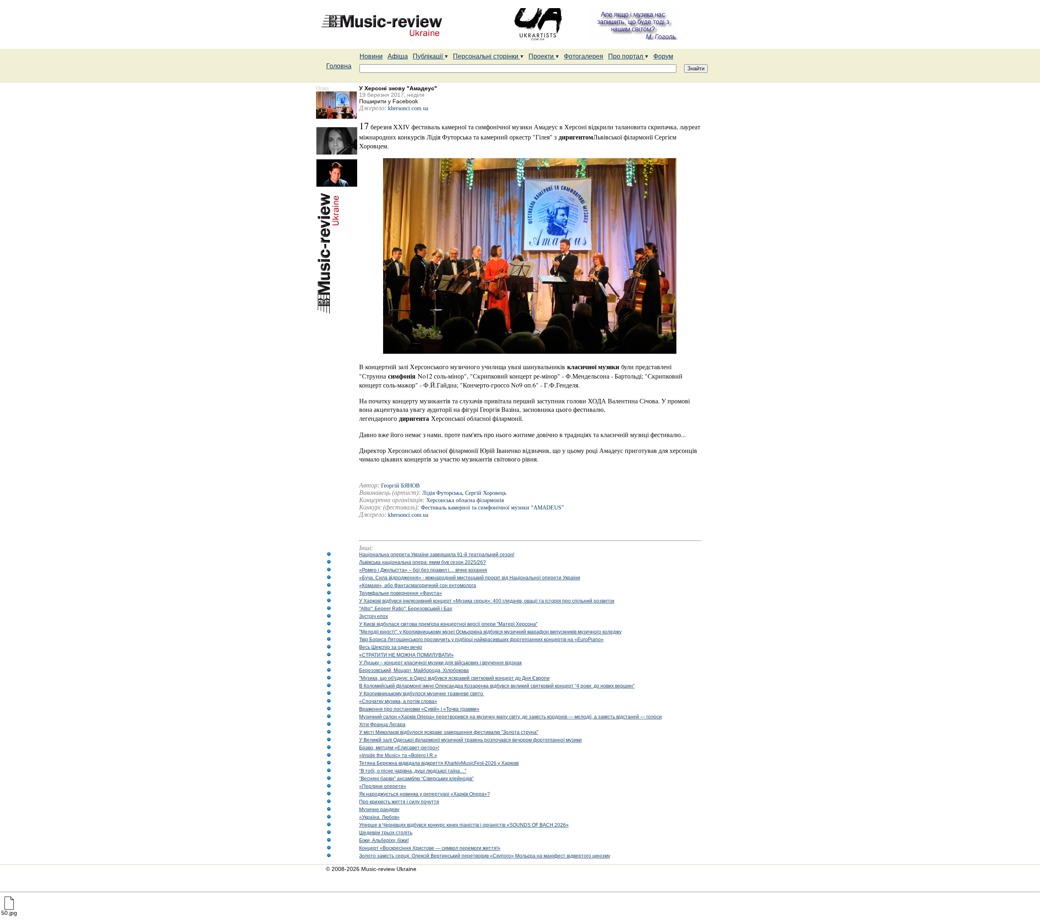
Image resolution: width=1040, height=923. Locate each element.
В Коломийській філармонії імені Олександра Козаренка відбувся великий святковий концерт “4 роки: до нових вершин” (497, 686)
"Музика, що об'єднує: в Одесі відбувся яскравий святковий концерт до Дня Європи (454, 678)
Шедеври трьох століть (385, 833)
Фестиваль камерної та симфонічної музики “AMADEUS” (492, 508)
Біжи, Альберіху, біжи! (384, 840)
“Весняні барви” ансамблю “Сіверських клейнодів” (416, 779)
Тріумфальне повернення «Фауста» (400, 593)
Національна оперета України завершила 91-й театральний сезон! (436, 554)
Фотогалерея (583, 56)
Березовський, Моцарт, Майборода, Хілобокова (414, 670)
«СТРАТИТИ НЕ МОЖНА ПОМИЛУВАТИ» (406, 655)
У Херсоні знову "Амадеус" (398, 88)
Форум (663, 56)
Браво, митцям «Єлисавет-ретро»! (399, 748)
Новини (371, 56)
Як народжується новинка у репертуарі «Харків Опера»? (424, 794)
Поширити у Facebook (388, 101)
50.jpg (9, 913)
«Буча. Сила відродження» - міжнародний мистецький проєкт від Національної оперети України (469, 578)
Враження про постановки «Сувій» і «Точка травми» (419, 709)
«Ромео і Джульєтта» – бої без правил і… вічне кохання (423, 570)
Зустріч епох (373, 616)
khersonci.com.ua (408, 108)
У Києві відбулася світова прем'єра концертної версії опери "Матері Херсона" (448, 624)
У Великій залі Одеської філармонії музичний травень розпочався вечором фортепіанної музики (470, 740)
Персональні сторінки (486, 56)
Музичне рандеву (379, 809)
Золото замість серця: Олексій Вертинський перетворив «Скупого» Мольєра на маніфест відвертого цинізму (484, 856)
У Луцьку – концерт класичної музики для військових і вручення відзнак (440, 663)
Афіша (398, 56)
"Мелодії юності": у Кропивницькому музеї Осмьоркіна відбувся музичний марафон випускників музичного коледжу (490, 632)
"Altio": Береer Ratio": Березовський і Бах (405, 609)
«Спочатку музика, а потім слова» (398, 701)
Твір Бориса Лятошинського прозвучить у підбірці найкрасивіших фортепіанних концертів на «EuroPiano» (481, 639)
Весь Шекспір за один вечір (390, 647)
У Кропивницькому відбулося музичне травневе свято (421, 694)
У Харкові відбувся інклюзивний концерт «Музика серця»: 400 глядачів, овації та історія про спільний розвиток (486, 601)
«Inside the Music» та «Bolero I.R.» (398, 755)
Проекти (542, 56)
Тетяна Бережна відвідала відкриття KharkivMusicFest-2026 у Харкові (439, 763)
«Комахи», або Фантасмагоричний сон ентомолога (417, 585)
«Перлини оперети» (382, 786)
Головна (338, 66)
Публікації (428, 56)
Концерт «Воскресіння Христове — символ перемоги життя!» (429, 848)
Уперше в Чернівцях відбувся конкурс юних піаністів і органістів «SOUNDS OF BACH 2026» (464, 825)
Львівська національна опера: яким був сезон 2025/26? (422, 562)
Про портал (626, 56)
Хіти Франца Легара (382, 724)
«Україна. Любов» (379, 817)
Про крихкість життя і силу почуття (399, 802)
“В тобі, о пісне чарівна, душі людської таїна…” (412, 771)
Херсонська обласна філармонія (465, 500)
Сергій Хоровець (485, 493)
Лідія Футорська (442, 493)
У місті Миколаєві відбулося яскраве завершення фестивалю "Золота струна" (448, 732)
